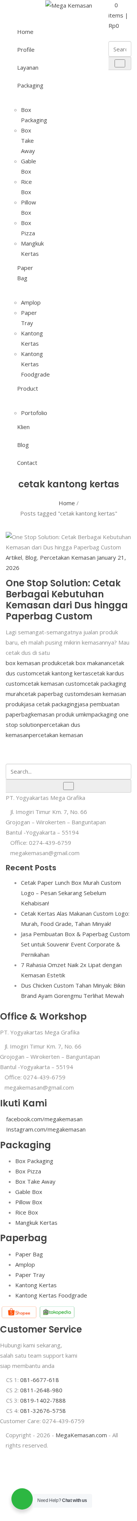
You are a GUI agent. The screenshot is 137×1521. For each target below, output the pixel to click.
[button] (118, 15)
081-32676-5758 (43, 1410)
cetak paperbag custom (53, 693)
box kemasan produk (33, 663)
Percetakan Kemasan (68, 557)
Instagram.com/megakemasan (46, 1129)
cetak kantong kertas (63, 673)
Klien (23, 427)
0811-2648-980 (41, 1390)
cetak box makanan (85, 663)
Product (23, 388)
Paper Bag (23, 273)
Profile (23, 49)
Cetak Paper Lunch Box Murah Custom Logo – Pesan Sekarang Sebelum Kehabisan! (71, 893)
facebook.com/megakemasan (44, 1119)
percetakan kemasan (56, 735)
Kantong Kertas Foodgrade (35, 364)
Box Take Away (28, 140)
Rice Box (26, 1212)
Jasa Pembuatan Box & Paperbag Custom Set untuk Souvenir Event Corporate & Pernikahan (75, 944)
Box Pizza (28, 1171)
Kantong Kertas (36, 1285)
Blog (23, 444)
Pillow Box (28, 1202)
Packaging (23, 85)
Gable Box (28, 1191)
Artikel (14, 557)
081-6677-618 (39, 1380)
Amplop (31, 302)
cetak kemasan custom (55, 683)
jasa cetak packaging (51, 704)
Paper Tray (30, 1274)
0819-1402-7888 (43, 1400)
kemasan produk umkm (61, 714)
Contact (23, 462)
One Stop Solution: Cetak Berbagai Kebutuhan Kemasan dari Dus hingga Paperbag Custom (67, 599)
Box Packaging (34, 1161)
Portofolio (34, 413)
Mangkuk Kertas (36, 1222)
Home (23, 31)
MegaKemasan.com (81, 1435)
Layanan (23, 67)
